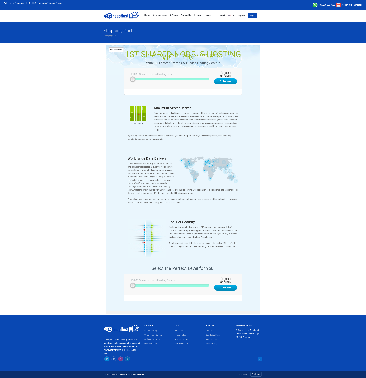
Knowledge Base (213, 335)
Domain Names (150, 343)
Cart (221, 15)
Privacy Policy (180, 335)
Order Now (225, 81)
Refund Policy (211, 343)
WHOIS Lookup (181, 343)
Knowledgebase (160, 15)
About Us (179, 331)
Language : (244, 374)
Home (147, 15)
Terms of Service (182, 339)
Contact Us (186, 15)
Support (197, 15)
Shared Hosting (150, 331)
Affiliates (174, 15)
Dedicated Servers (152, 339)
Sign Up (241, 15)
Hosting (207, 15)
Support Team (211, 339)
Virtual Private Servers (153, 335)
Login (252, 15)
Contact (209, 331)
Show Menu (117, 50)
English (255, 374)
